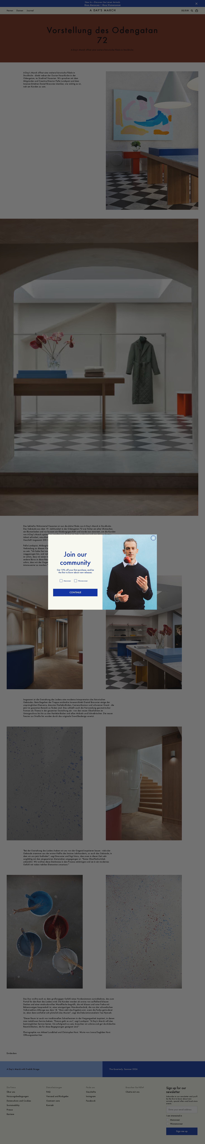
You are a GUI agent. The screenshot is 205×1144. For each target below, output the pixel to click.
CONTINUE (75, 592)
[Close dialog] (153, 538)
